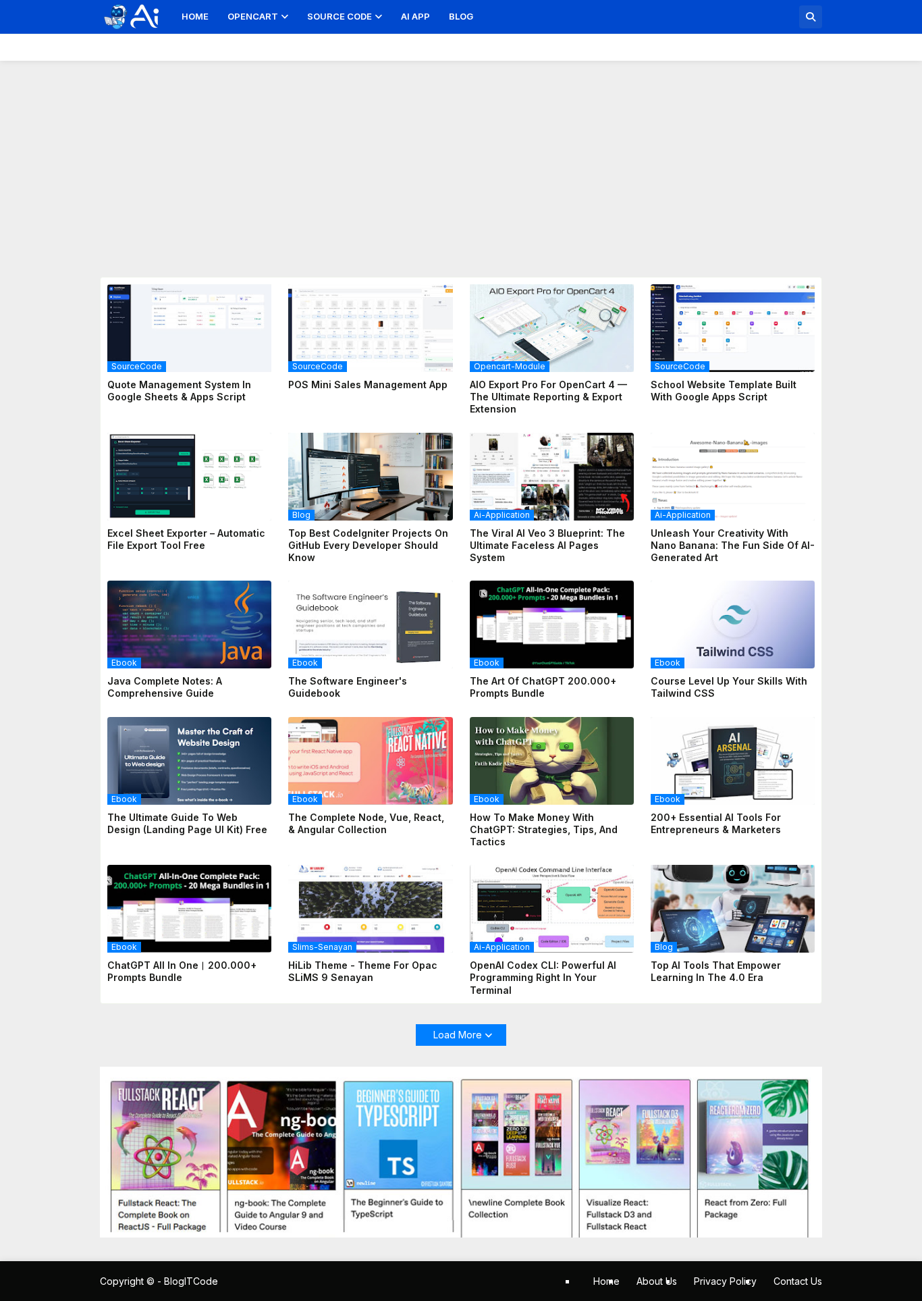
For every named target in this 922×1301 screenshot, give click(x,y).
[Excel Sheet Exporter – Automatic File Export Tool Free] (189, 477)
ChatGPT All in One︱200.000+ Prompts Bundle (181, 971)
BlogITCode (191, 1281)
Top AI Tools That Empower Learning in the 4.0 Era (716, 971)
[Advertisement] (461, 162)
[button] (810, 16)
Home (195, 16)
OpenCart (252, 16)
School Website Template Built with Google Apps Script (723, 390)
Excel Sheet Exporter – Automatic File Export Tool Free (186, 539)
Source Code (339, 16)
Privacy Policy (725, 1281)
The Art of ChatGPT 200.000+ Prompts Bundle (543, 687)
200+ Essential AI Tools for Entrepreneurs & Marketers (716, 823)
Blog (461, 16)
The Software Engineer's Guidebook (347, 687)
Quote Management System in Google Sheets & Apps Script (179, 390)
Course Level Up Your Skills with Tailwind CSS (729, 687)
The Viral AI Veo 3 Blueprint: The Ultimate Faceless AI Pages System (547, 545)
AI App (415, 16)
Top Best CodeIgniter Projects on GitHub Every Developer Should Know (368, 545)
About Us (656, 1281)
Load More (457, 1034)
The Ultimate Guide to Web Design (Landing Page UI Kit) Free (187, 823)
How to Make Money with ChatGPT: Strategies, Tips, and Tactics (544, 829)
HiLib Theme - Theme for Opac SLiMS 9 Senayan (362, 971)
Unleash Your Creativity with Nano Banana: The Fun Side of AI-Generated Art (733, 545)
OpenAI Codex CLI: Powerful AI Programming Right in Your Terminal (543, 977)
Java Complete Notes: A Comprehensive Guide (164, 687)
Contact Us (798, 1281)
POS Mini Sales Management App (368, 384)
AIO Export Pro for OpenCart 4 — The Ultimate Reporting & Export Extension (548, 397)
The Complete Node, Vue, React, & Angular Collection (366, 823)
